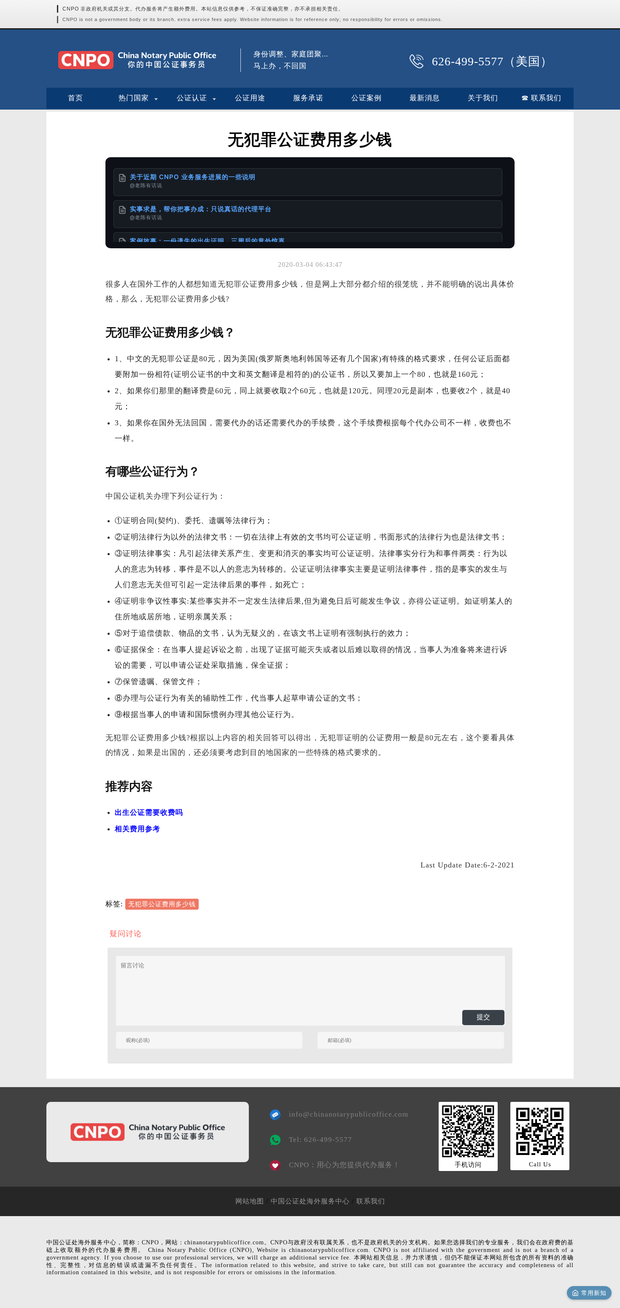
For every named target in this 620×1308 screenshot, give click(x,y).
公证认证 (192, 98)
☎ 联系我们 (541, 98)
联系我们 (370, 1201)
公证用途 (250, 98)
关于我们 (483, 98)
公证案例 (366, 98)
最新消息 (425, 98)
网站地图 (249, 1201)
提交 (483, 1017)
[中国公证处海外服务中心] (137, 60)
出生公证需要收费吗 (149, 812)
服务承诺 (308, 98)
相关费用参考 (137, 829)
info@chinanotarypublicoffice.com (342, 1114)
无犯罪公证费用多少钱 (162, 904)
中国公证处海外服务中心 (310, 1201)
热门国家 (134, 98)
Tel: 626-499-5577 (320, 1140)
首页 (75, 98)
